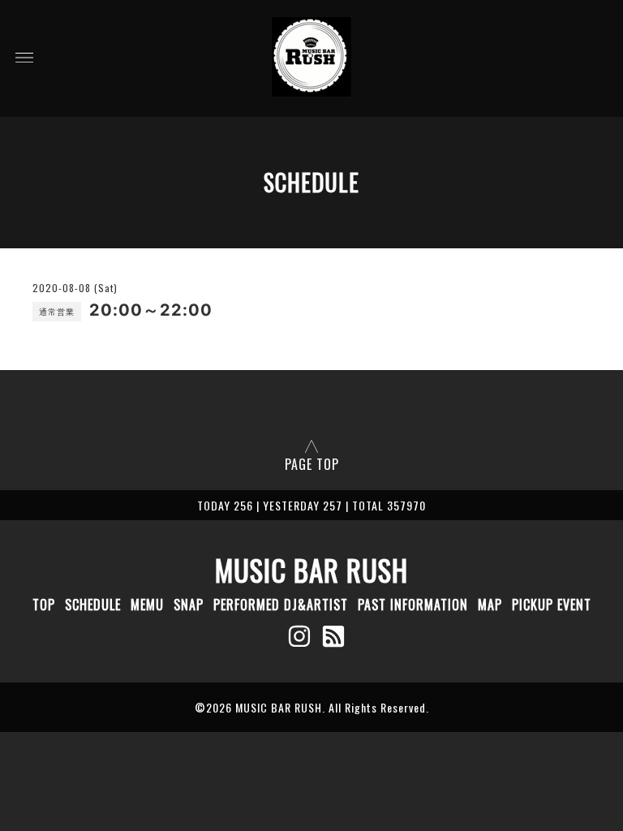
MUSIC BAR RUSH (311, 570)
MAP (490, 604)
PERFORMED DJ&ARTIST (280, 604)
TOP (43, 604)
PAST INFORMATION (413, 604)
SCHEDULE (93, 604)
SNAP (189, 604)
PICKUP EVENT (551, 604)
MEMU (147, 604)
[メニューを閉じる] (311, 415)
